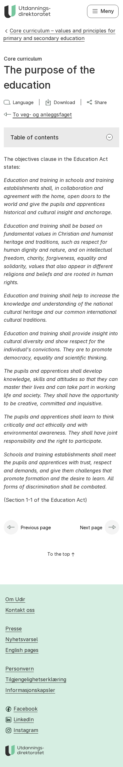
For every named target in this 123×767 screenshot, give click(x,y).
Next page (91, 527)
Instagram (26, 730)
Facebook (26, 709)
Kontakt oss (20, 610)
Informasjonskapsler (30, 690)
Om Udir (15, 599)
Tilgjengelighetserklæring (35, 679)
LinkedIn (24, 719)
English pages (21, 650)
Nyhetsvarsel (21, 639)
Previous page (36, 527)
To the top (58, 554)
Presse (13, 628)
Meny (107, 11)
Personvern (19, 668)
